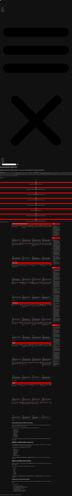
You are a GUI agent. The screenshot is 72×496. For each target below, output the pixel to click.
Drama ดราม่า (56, 231)
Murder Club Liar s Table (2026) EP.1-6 (56, 299)
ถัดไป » (16, 261)
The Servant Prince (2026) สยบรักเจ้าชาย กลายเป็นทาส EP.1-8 (57, 296)
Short (55, 261)
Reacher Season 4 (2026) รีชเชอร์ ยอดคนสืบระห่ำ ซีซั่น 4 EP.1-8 (57, 282)
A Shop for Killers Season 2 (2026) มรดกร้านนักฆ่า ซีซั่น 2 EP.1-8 (57, 316)
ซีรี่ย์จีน (3, 8)
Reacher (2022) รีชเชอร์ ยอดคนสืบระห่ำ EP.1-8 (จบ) (57, 270)
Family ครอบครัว (56, 232)
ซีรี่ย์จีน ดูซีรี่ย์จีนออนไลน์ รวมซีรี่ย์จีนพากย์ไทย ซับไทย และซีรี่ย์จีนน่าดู (57, 246)
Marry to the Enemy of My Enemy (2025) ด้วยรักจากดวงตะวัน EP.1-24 (57, 320)
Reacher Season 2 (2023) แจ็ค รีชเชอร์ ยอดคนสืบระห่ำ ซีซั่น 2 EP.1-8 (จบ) (56, 274)
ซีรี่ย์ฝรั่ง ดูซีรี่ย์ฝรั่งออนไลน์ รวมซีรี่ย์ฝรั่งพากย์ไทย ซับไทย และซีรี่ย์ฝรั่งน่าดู (57, 242)
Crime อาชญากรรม (57, 229)
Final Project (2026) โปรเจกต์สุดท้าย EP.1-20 (57, 301)
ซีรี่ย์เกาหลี (3, 10)
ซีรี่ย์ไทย (3, 9)
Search (1, 164)
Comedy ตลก (56, 227)
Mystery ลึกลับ (56, 235)
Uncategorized (56, 262)
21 (14, 261)
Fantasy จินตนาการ (57, 233)
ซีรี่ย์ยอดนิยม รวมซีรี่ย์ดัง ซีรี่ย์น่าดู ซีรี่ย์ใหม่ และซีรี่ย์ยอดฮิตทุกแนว (57, 254)
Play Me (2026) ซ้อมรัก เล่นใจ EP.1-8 (57, 289)
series (55, 239)
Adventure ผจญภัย (57, 226)
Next (7, 222)
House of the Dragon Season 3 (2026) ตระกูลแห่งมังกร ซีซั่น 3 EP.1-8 (57, 286)
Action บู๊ (55, 225)
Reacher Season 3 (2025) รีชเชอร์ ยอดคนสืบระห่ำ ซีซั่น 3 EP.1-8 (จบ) (57, 279)
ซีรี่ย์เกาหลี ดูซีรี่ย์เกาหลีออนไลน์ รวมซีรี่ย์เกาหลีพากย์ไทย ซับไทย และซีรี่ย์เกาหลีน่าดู (57, 250)
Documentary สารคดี (57, 230)
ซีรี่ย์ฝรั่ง (3, 11)
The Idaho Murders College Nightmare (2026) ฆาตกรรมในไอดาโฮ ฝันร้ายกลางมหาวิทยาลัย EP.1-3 (56, 311)
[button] (36, 85)
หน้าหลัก (3, 7)
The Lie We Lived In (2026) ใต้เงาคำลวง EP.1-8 (56, 306)
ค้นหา (17, 164)
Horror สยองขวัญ (56, 234)
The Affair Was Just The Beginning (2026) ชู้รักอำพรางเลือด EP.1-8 (57, 292)
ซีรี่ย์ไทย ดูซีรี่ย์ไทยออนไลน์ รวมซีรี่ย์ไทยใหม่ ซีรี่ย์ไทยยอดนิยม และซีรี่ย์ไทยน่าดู (57, 258)
